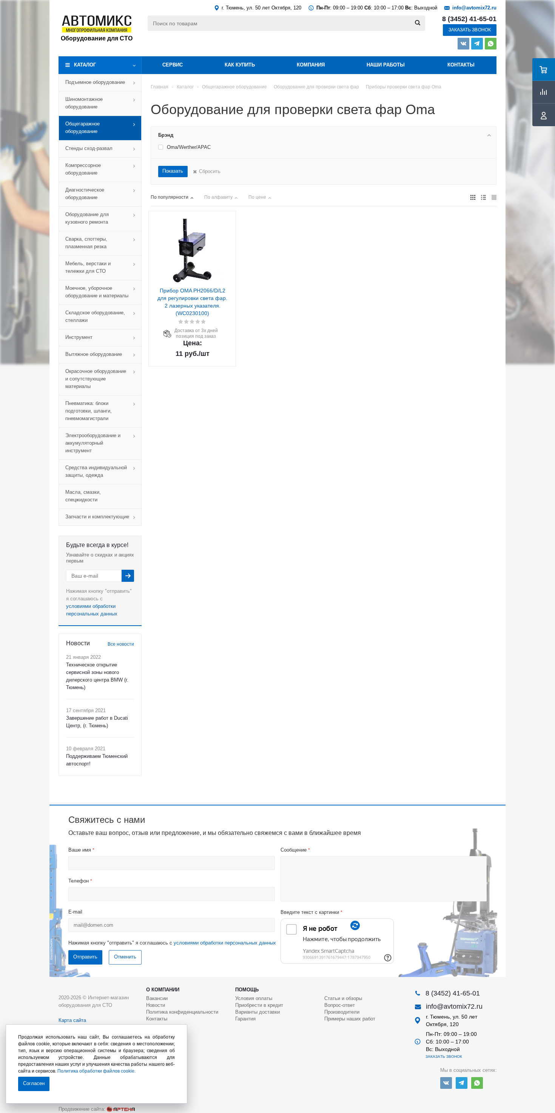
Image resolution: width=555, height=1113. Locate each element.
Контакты (461, 65)
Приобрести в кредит (259, 1005)
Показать (172, 171)
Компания (311, 65)
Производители (341, 1012)
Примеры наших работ (349, 1019)
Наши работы (386, 65)
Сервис (172, 65)
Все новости (121, 644)
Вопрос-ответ (339, 1005)
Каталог (85, 65)
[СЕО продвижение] (121, 1109)
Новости (155, 1005)
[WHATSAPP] (490, 43)
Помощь (247, 989)
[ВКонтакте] (463, 43)
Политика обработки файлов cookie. (96, 1071)
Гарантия (245, 1019)
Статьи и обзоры (343, 998)
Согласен (34, 1083)
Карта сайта (72, 1020)
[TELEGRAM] (477, 43)
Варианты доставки (257, 1012)
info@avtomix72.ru (474, 8)
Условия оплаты (253, 998)
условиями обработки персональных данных (225, 943)
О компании (162, 989)
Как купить (240, 65)
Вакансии (157, 998)
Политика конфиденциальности (182, 1012)
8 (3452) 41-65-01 (469, 18)
